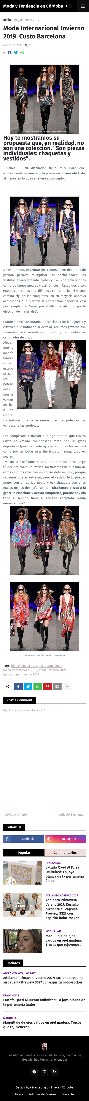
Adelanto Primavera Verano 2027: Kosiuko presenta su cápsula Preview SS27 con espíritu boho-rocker (62, 909)
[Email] (57, 686)
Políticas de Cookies (42, 1094)
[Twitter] (16, 53)
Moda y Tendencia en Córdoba (33, 6)
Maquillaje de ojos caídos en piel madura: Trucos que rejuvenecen (64, 940)
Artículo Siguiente (71, 815)
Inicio (7, 20)
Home (19, 1094)
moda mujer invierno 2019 (21, 674)
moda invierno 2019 (52, 670)
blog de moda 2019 (26, 20)
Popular (24, 853)
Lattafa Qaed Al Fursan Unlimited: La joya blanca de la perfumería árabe (65, 874)
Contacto (68, 1094)
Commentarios (65, 853)
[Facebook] (9, 53)
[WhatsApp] (22, 53)
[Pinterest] (47, 686)
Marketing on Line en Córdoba (52, 1087)
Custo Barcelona (50, 666)
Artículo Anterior (16, 815)
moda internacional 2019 (20, 670)
